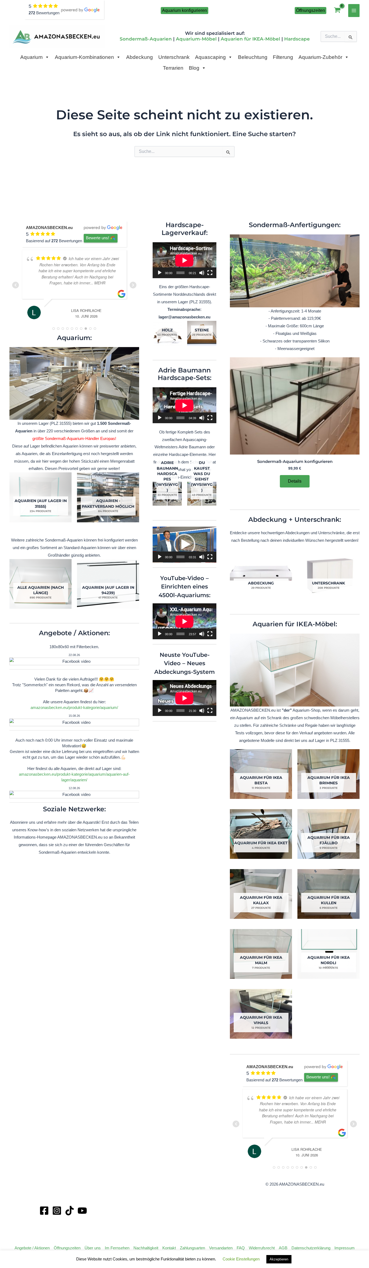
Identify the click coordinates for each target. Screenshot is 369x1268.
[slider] (180, 557)
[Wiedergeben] (159, 272)
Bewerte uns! (97, 238)
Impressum (344, 1248)
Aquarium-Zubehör (320, 57)
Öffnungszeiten (67, 1248)
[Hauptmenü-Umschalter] (354, 10)
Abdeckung (139, 57)
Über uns (93, 1248)
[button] (184, 10)
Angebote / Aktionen (32, 1248)
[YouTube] (82, 1210)
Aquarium (31, 57)
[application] (184, 260)
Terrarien (173, 68)
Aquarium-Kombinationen (84, 57)
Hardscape (297, 39)
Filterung (283, 57)
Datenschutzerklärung (310, 1248)
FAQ (241, 1248)
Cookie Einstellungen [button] (241, 1259)
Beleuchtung (252, 57)
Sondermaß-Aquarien (146, 39)
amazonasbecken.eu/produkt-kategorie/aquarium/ (74, 707)
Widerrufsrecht (262, 1248)
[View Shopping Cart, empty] (337, 10)
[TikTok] (69, 1210)
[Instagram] (57, 1210)
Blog (194, 68)
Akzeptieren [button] (279, 1259)
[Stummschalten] (201, 272)
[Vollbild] (210, 272)
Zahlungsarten (192, 1248)
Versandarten (221, 1248)
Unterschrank (174, 57)
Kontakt (169, 1248)
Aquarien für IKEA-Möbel (250, 39)
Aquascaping (210, 57)
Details (294, 481)
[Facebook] (44, 1210)
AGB (283, 1248)
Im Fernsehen (117, 1248)
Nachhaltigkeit (145, 1248)
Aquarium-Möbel (196, 39)
